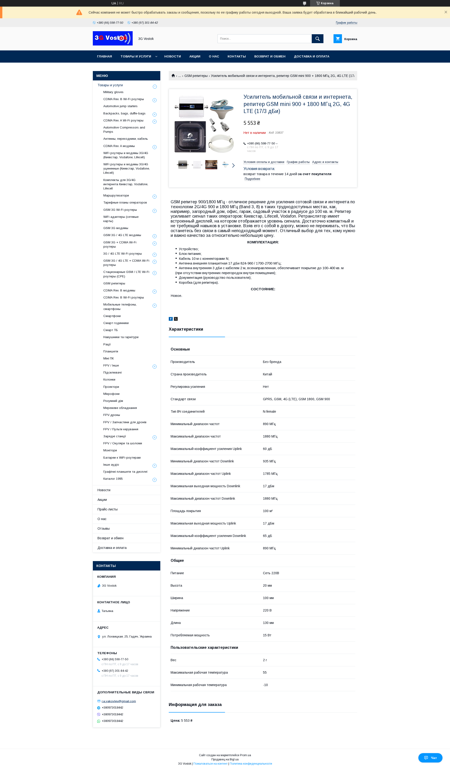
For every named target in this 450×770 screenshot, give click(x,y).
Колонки (109, 379)
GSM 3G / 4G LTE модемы (122, 235)
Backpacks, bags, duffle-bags (124, 113)
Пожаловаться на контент (210, 763)
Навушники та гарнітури (121, 337)
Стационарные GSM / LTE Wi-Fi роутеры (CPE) (126, 274)
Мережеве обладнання (120, 408)
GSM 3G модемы (115, 228)
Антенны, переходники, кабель (125, 138)
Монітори (110, 450)
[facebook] (171, 319)
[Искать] (317, 38)
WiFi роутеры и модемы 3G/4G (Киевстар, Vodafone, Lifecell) (125, 155)
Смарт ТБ (110, 330)
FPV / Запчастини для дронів (124, 422)
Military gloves (113, 92)
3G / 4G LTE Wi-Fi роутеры (122, 253)
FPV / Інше (111, 365)
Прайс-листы (108, 509)
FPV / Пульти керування (120, 429)
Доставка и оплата (311, 56)
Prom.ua (245, 755)
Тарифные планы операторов (125, 202)
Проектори (111, 387)
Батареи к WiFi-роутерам (122, 457)
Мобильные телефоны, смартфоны (120, 306)
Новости (172, 56)
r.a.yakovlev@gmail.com (119, 701)
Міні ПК (108, 358)
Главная (104, 56)
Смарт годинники (116, 323)
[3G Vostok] (113, 44)
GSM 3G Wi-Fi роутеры (120, 209)
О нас (214, 56)
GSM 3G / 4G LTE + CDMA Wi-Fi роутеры (126, 263)
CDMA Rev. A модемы (119, 146)
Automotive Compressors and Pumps (124, 129)
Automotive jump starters (120, 106)
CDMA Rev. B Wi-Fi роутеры (123, 99)
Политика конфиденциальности (251, 763)
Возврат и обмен (269, 56)
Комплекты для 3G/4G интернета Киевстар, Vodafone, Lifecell (125, 184)
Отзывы (104, 528)
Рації (107, 344)
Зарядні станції (114, 436)
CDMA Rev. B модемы (119, 290)
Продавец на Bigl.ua (225, 759)
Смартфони (112, 316)
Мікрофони (111, 394)
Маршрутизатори (116, 195)
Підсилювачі (112, 372)
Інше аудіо (111, 464)
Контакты (237, 56)
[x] (176, 319)
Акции (194, 56)
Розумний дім (113, 401)
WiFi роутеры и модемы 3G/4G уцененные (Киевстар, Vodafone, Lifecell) (126, 168)
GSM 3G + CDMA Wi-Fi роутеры (119, 244)
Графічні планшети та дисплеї (125, 471)
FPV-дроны (111, 415)
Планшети (110, 351)
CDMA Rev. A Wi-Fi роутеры (123, 120)
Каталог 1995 (113, 478)
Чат (434, 758)
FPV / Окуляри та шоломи (122, 443)
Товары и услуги (135, 56)
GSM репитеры (196, 76)
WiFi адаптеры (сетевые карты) (121, 219)
